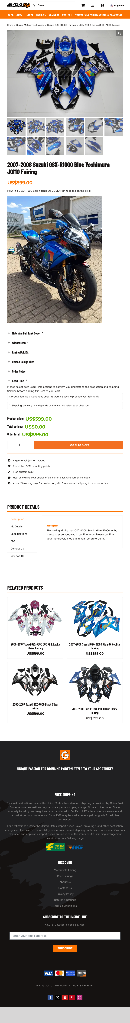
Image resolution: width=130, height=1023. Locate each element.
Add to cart (79, 445)
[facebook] (50, 997)
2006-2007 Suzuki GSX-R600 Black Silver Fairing (35, 706)
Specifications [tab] (18, 533)
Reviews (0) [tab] (17, 556)
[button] (119, 33)
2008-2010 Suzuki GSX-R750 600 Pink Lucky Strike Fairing (35, 646)
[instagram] (79, 997)
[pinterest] (72, 997)
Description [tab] (17, 519)
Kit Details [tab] (16, 526)
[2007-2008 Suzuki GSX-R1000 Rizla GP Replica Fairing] (95, 599)
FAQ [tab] (12, 541)
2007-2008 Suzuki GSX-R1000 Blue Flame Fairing (95, 711)
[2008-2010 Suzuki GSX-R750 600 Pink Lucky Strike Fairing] (35, 599)
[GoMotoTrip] (19, 4)
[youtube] (65, 997)
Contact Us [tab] (17, 548)
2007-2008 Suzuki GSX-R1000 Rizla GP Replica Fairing (94, 646)
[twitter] (58, 997)
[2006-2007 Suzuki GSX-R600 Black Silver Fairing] (35, 664)
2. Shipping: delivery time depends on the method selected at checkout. (49, 405)
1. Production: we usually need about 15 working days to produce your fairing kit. (54, 396)
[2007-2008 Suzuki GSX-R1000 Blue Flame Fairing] (95, 664)
